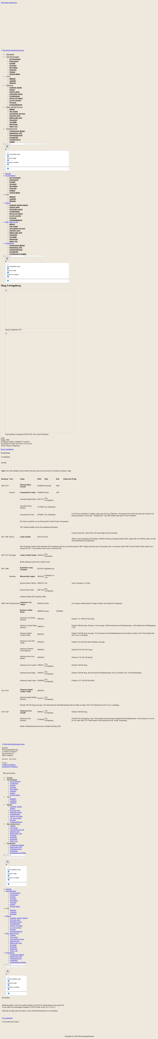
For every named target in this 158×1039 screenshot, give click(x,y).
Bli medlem (13, 68)
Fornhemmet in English (17, 254)
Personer (12, 102)
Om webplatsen (7, 1018)
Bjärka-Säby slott (15, 118)
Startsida (10, 54)
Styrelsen (12, 65)
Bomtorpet (13, 124)
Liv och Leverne (15, 100)
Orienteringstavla (15, 135)
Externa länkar (14, 74)
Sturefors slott (14, 116)
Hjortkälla (13, 122)
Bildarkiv (12, 79)
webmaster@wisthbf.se (10, 767)
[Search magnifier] (7, 146)
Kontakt (12, 63)
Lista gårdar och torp (17, 113)
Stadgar (12, 72)
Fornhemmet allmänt (17, 131)
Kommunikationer (15, 220)
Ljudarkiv (12, 81)
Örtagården (13, 137)
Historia (9, 85)
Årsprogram (13, 61)
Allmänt (12, 109)
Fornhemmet (11, 128)
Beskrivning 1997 (15, 133)
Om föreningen (12, 56)
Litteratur (13, 70)
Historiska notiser (16, 94)
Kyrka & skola (14, 92)
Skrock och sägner (16, 98)
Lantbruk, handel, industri (18, 205)
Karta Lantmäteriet (7, 449)
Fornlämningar (14, 96)
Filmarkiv (12, 201)
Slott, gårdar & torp (14, 107)
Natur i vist (13, 241)
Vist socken (13, 111)
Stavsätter (13, 120)
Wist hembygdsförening (9, 3)
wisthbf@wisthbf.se (8, 765)
